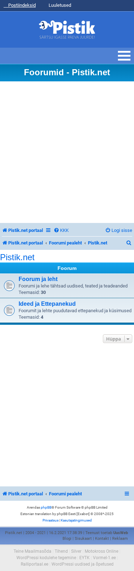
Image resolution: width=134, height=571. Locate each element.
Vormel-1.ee (104, 557)
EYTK (84, 557)
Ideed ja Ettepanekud (47, 304)
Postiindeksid (21, 5)
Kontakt (102, 538)
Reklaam (120, 538)
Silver (76, 551)
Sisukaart (83, 538)
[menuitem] (61, 230)
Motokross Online (101, 551)
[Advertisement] (67, 152)
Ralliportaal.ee (34, 564)
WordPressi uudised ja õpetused (82, 564)
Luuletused (59, 5)
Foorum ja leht (38, 279)
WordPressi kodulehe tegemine (46, 557)
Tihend (61, 551)
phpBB (46, 507)
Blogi (67, 538)
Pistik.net (17, 257)
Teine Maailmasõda (32, 551)
